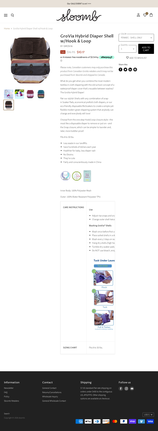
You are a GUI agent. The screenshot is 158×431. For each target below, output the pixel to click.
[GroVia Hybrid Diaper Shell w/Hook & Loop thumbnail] (9, 94)
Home (7, 28)
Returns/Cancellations (51, 392)
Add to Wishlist (138, 58)
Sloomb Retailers (11, 401)
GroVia (68, 46)
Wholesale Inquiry (50, 396)
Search (7, 413)
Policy (6, 396)
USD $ (147, 414)
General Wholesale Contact (54, 401)
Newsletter (8, 388)
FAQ (5, 392)
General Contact (49, 388)
